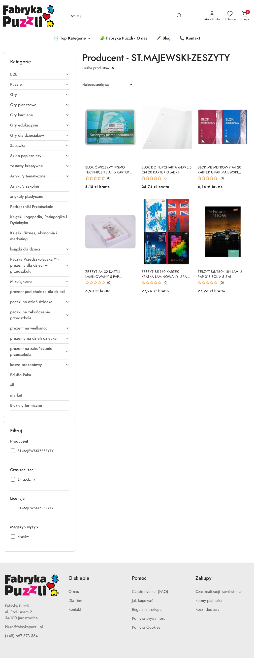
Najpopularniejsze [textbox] (95, 84)
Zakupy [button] (203, 578)
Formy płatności (208, 600)
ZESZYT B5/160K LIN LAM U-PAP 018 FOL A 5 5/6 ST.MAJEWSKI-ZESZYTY (220, 274)
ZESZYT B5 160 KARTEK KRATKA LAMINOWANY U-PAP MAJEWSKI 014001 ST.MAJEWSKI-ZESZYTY (165, 274)
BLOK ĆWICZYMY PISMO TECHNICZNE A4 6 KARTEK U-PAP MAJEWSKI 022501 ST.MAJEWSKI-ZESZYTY (109, 170)
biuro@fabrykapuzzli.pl (24, 627)
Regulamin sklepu (147, 609)
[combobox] (107, 85)
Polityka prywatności (149, 618)
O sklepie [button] (78, 578)
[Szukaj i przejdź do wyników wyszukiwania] (179, 16)
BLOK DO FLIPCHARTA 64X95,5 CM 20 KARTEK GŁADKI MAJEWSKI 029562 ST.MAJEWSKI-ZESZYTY (166, 170)
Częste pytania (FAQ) (150, 591)
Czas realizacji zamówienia (218, 591)
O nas (73, 591)
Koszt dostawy (207, 609)
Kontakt (74, 609)
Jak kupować (142, 600)
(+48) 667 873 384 (21, 636)
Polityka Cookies (146, 627)
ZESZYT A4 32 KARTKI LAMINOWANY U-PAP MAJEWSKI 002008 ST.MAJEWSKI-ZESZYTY (103, 274)
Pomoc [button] (139, 578)
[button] (72, 38)
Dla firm (75, 600)
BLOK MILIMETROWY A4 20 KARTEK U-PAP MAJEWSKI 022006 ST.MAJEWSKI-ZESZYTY (222, 170)
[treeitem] (39, 74)
